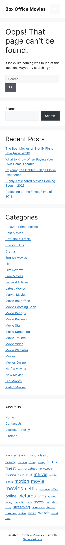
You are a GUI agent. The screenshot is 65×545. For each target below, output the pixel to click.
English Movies (16, 257)
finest (10, 468)
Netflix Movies (15, 369)
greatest (30, 468)
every (41, 462)
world (54, 513)
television (38, 507)
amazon (20, 455)
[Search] (10, 87)
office (54, 489)
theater (50, 507)
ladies (21, 474)
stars (55, 502)
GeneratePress (32, 539)
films (51, 461)
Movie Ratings (15, 313)
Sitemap (11, 436)
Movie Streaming (17, 331)
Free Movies (14, 276)
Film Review (14, 270)
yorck (7, 518)
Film (8, 264)
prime (42, 496)
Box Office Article (18, 239)
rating (8, 502)
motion (22, 481)
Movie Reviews (16, 319)
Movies (10, 356)
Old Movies (13, 381)
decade (22, 462)
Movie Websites (16, 350)
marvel (40, 474)
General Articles (17, 282)
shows (38, 502)
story (8, 507)
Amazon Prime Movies (21, 227)
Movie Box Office (17, 301)
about (8, 455)
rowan (29, 502)
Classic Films (14, 245)
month (9, 481)
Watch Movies (15, 387)
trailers (22, 513)
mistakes (53, 475)
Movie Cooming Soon (20, 307)
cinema (32, 455)
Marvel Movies (15, 294)
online (11, 495)
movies (14, 488)
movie (37, 481)
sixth (48, 502)
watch (44, 512)
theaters (11, 513)
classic (43, 455)
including (10, 474)
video (32, 513)
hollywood (45, 468)
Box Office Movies (25, 9)
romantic (19, 502)
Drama (10, 251)
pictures (27, 496)
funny (20, 469)
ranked (52, 496)
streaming (21, 507)
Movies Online (15, 362)
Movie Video (14, 344)
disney (32, 462)
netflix (31, 488)
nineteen (45, 489)
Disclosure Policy (17, 430)
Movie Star (13, 325)
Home (9, 417)
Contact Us (13, 423)
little (29, 475)
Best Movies (14, 233)
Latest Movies (15, 288)
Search (10, 109)
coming (10, 462)
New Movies (14, 375)
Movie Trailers (15, 338)
